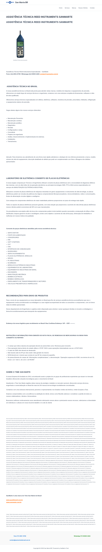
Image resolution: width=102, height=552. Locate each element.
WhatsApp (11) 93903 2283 (82, 536)
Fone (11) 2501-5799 (20, 536)
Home (60, 8)
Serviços (67, 8)
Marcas (74, 8)
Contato (92, 8)
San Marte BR (21, 2)
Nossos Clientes (83, 8)
